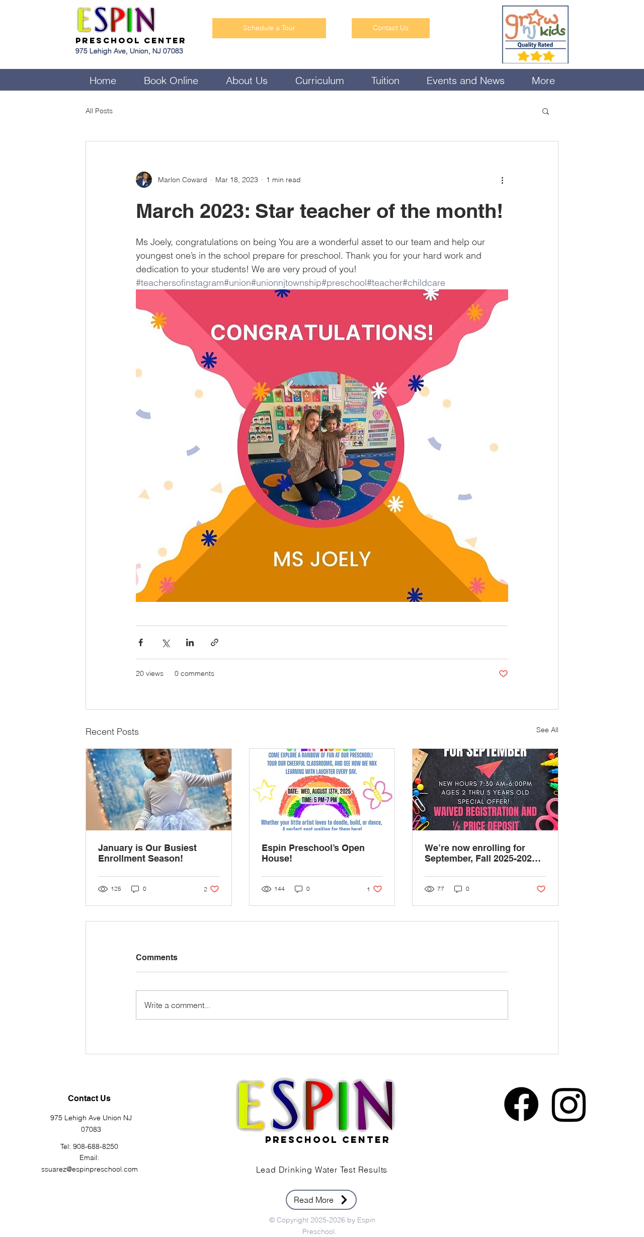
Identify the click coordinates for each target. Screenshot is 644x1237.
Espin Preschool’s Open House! (313, 853)
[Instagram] (569, 1104)
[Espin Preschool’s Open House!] (322, 789)
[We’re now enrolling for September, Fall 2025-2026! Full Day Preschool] (485, 789)
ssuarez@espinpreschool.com (89, 1169)
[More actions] (502, 180)
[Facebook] (521, 1104)
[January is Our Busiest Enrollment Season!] (158, 789)
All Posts (99, 110)
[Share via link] (214, 642)
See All (547, 729)
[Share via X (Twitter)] (165, 642)
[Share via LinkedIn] (190, 642)
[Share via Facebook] (140, 642)
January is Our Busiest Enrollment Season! (147, 853)
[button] (545, 111)
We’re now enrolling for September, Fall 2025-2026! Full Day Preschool (482, 853)
